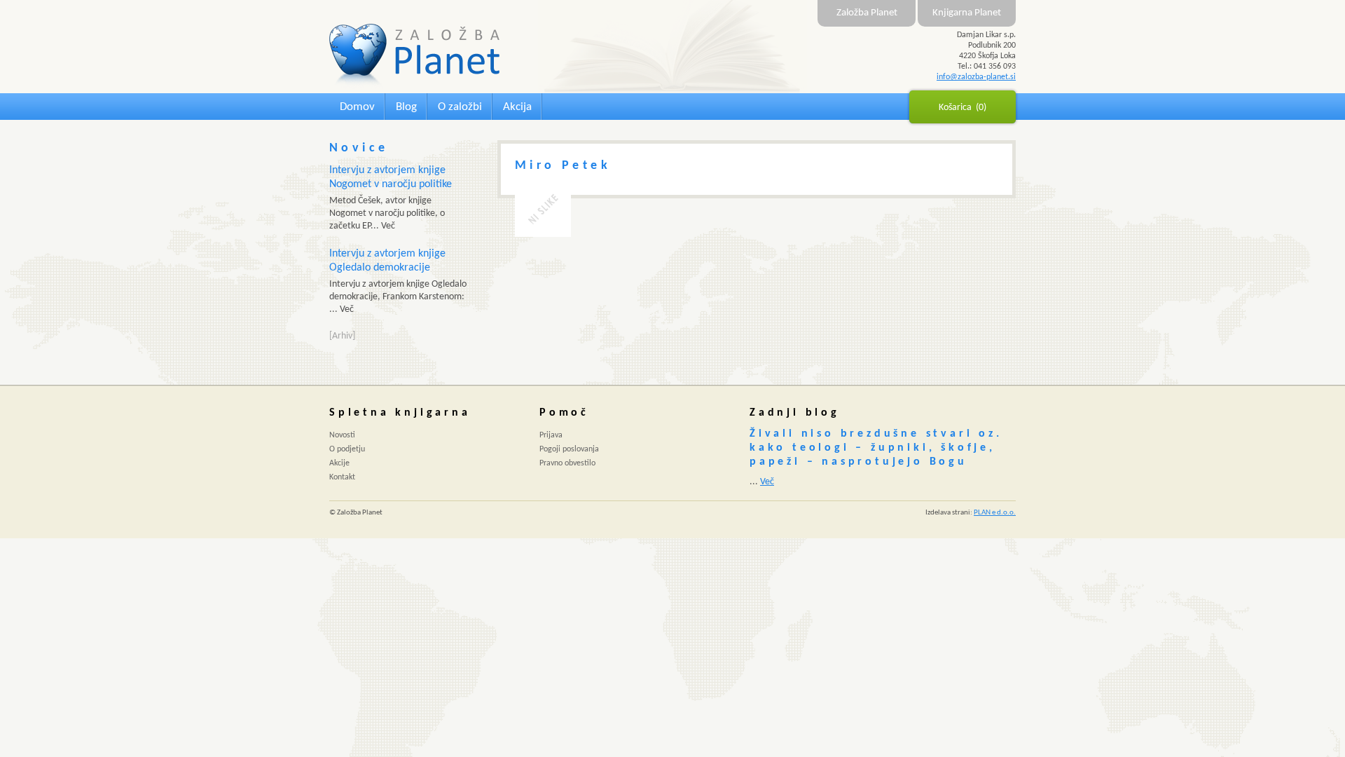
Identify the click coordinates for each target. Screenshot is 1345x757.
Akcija (517, 107)
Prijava (551, 435)
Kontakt (342, 477)
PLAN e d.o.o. (995, 513)
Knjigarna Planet (966, 13)
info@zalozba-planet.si (976, 77)
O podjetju (347, 449)
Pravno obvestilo (567, 463)
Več (767, 482)
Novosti (342, 435)
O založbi (460, 107)
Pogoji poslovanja (569, 449)
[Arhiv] (342, 336)
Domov (357, 107)
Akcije (339, 463)
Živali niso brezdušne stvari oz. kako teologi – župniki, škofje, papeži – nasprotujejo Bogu (876, 448)
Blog (406, 107)
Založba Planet (866, 13)
